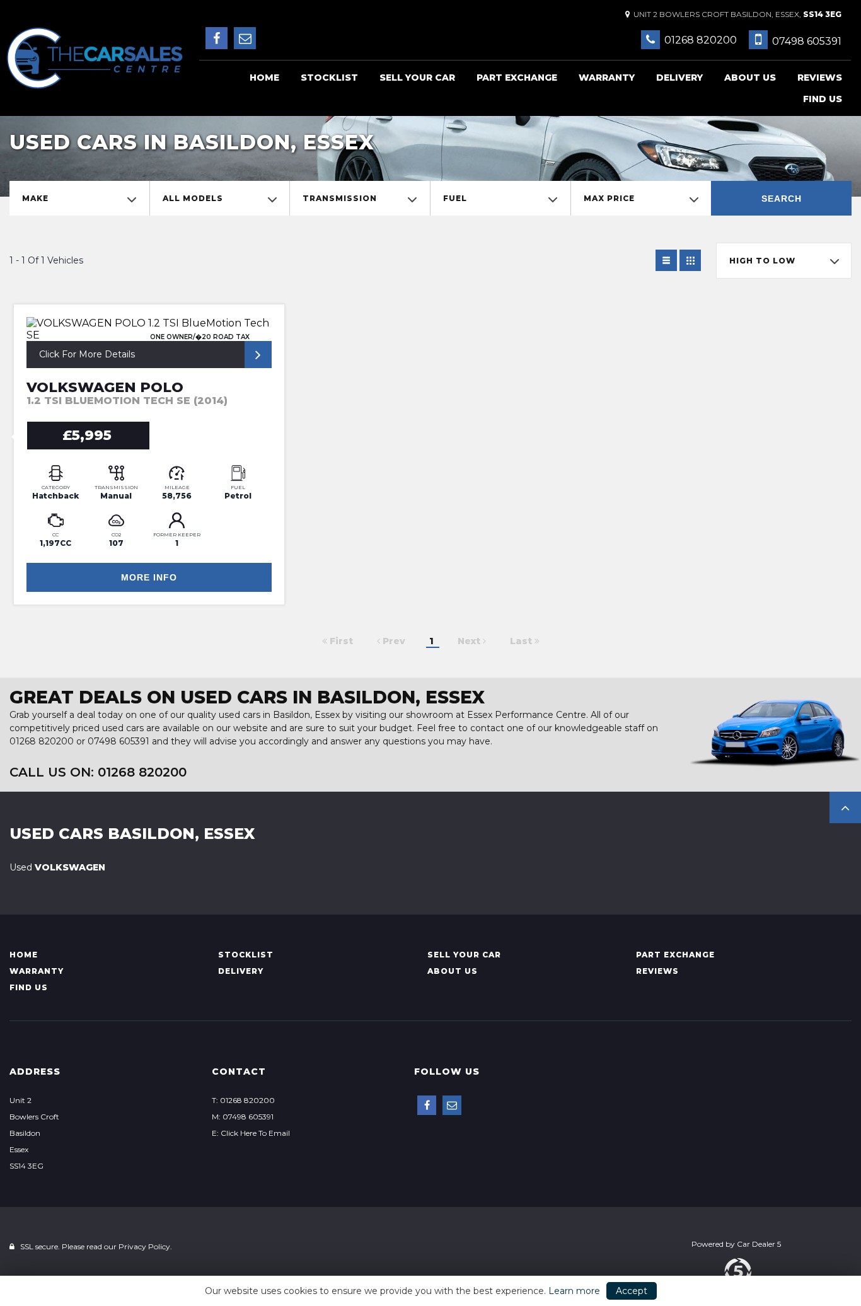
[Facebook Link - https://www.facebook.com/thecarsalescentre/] (216, 38)
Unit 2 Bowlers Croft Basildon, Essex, (735, 14)
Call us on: (98, 772)
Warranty (607, 77)
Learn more (574, 1291)
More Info (149, 577)
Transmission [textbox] (340, 198)
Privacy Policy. (145, 1246)
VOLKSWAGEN (57, 867)
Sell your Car (417, 77)
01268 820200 (699, 40)
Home (264, 77)
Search (781, 199)
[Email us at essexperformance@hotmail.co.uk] (245, 38)
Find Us (822, 99)
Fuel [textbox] (455, 198)
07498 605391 (805, 41)
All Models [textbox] (193, 198)
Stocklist (329, 77)
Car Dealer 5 (759, 1244)
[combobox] (79, 198)
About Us (750, 77)
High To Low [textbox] (762, 260)
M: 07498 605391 (243, 1116)
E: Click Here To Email (251, 1133)
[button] (845, 807)
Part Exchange (517, 77)
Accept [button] (631, 1291)
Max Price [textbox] (609, 198)
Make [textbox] (35, 198)
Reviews (819, 77)
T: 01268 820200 (243, 1100)
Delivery (679, 77)
